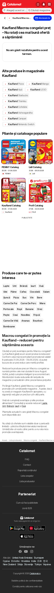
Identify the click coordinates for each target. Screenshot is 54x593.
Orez (39, 309)
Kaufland (16, 83)
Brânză (23, 285)
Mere (42, 303)
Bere (39, 297)
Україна (47, 564)
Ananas (25, 320)
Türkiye (37, 564)
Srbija (20, 564)
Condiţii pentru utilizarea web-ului (27, 586)
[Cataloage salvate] (38, 4)
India (33, 561)
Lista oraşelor (27, 475)
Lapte (6, 285)
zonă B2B (27, 508)
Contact (27, 464)
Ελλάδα (15, 561)
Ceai (15, 314)
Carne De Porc (28, 303)
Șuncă (6, 297)
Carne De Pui (10, 303)
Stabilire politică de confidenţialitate (26, 580)
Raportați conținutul (27, 470)
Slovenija (28, 564)
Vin (31, 297)
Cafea (23, 291)
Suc (24, 297)
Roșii (19, 309)
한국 (45, 561)
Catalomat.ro (35, 573)
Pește (6, 314)
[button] (43, 4)
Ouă (41, 285)
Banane (29, 309)
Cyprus (6, 561)
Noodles (25, 314)
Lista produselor (27, 481)
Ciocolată (35, 291)
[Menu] (49, 4)
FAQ (27, 459)
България (39, 557)
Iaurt (33, 285)
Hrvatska (25, 561)
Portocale (8, 309)
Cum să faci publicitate (27, 502)
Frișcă (36, 314)
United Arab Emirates (22, 557)
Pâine (13, 291)
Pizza (16, 297)
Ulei (5, 291)
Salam (46, 291)
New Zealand (9, 564)
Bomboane (9, 326)
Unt (14, 285)
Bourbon (37, 320)
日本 (39, 561)
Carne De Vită (10, 320)
